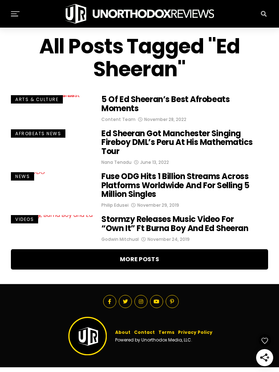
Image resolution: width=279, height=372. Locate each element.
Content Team (118, 119)
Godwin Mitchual (120, 239)
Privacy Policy (195, 332)
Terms (166, 332)
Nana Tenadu (116, 162)
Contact (144, 332)
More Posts (139, 259)
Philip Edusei (115, 205)
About (122, 332)
